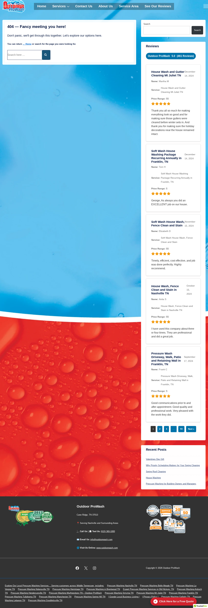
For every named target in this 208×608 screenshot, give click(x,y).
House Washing (153, 478)
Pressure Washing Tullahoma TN (20, 596)
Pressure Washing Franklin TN (183, 593)
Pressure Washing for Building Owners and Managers (171, 484)
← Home (27, 44)
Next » (191, 429)
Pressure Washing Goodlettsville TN (45, 600)
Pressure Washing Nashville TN (122, 585)
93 (181, 429)
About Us (105, 6)
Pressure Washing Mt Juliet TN (151, 593)
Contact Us (83, 6)
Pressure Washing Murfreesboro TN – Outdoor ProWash (75, 593)
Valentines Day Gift (155, 459)
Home (41, 6)
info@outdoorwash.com (101, 539)
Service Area (128, 6)
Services (59, 6)
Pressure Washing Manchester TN (55, 596)
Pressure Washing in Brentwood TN (103, 589)
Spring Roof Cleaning (156, 471)
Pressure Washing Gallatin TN (175, 596)
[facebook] (77, 568)
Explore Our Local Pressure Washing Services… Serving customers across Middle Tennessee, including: (54, 585)
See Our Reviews (158, 6)
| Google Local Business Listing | (123, 596)
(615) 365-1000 (108, 531)
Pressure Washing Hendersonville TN (28, 593)
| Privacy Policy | (150, 596)
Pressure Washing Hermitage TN (67, 589)
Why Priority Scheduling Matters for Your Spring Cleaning (173, 465)
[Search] (46, 55)
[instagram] (94, 568)
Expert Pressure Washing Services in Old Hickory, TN (148, 589)
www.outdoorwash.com (107, 548)
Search (146, 24)
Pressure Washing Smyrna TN (119, 593)
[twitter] (86, 568)
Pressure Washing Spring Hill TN (89, 596)
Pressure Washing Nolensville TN (33, 589)
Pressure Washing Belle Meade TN (156, 585)
